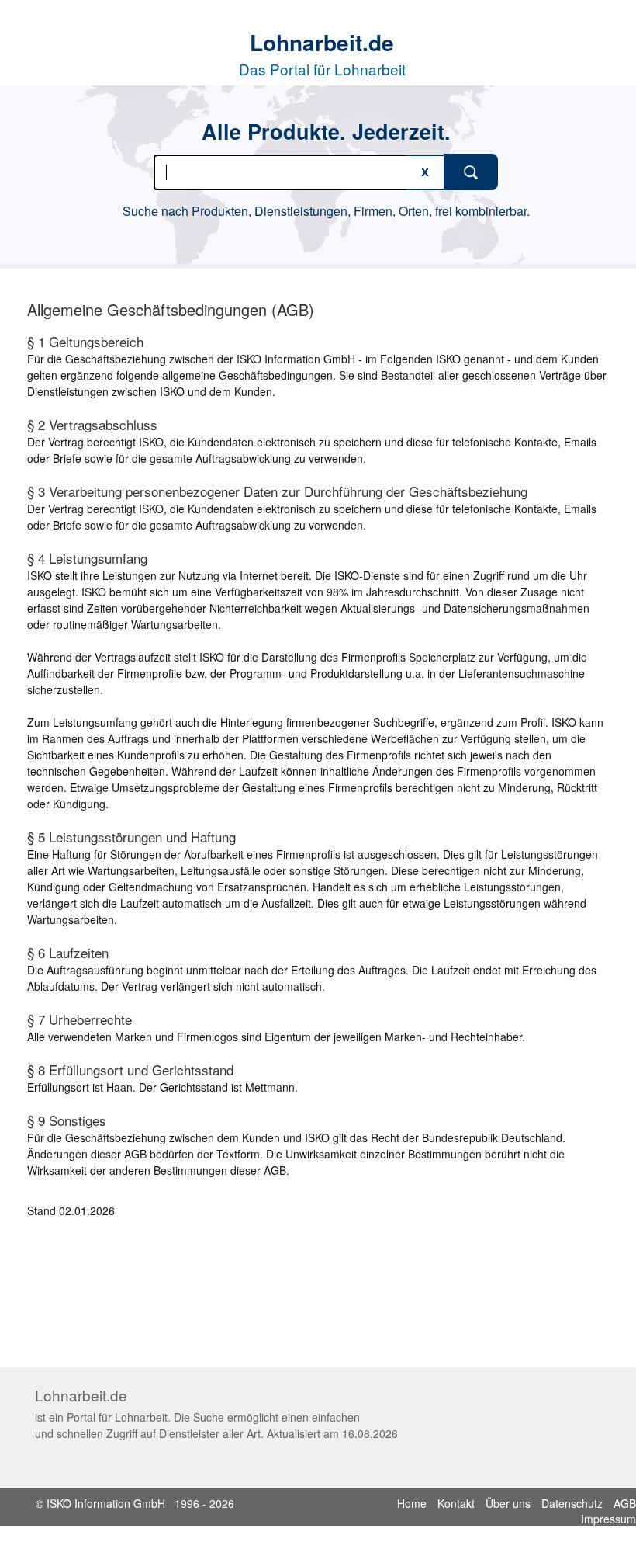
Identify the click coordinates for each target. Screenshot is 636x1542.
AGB (625, 1503)
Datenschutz (572, 1503)
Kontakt (456, 1503)
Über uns (508, 1503)
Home (412, 1503)
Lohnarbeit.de (322, 42)
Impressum (608, 1518)
